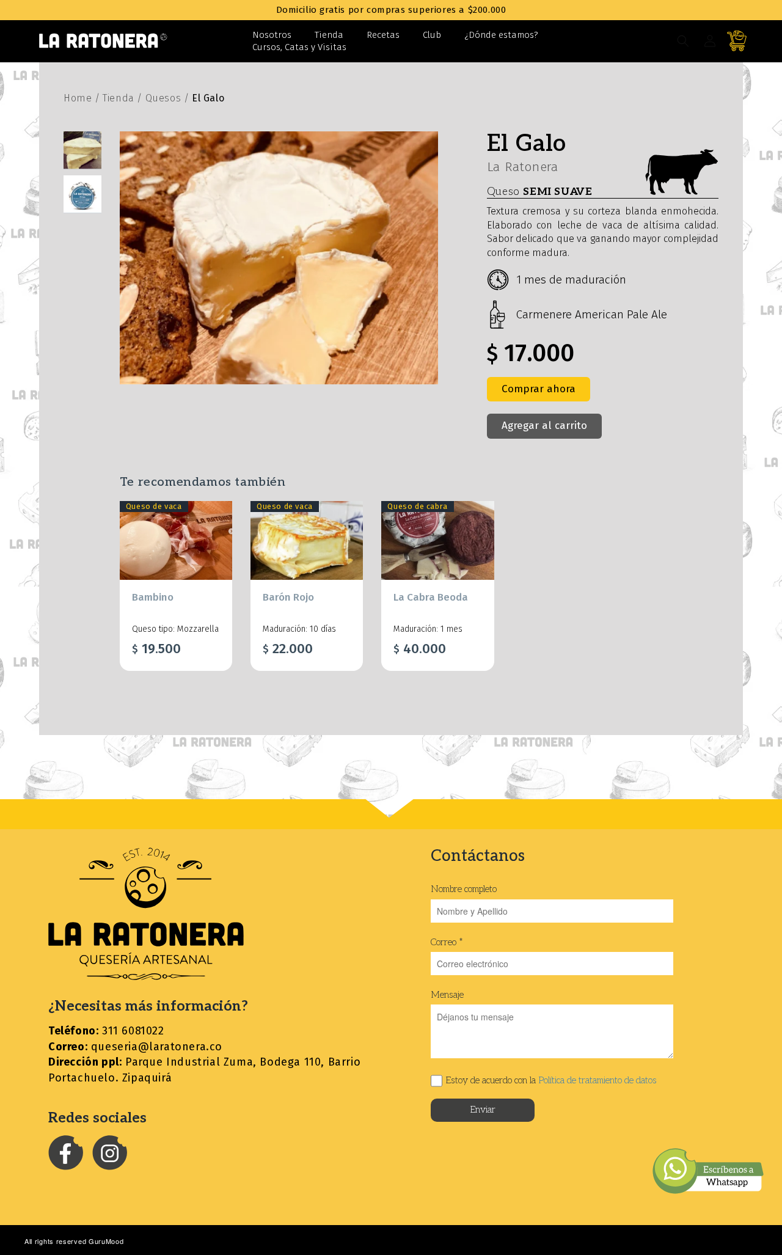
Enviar (482, 1109)
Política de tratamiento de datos (597, 1080)
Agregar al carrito (544, 425)
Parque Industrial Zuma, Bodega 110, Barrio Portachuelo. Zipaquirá (204, 1070)
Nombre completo (464, 889)
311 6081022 (106, 1030)
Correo (447, 942)
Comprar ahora (539, 388)
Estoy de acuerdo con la (551, 1080)
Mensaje (447, 994)
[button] (683, 40)
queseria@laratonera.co (135, 1046)
